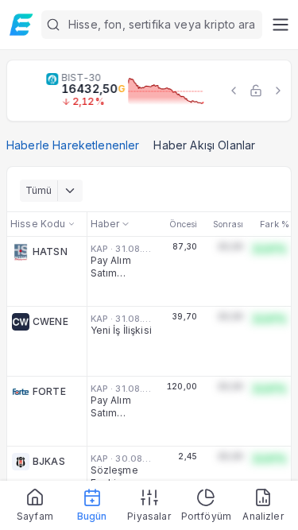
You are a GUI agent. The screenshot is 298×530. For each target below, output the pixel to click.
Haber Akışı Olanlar (204, 145)
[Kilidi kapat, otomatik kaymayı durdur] (256, 90)
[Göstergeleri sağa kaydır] (278, 90)
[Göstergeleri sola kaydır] (233, 90)
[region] (149, 91)
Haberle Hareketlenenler (72, 145)
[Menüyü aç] (280, 24)
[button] (151, 24)
